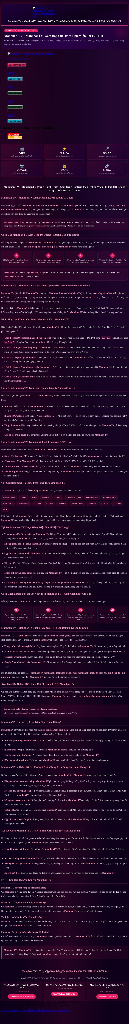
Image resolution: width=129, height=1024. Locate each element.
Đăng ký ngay (15, 79)
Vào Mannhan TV (17, 65)
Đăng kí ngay (15, 93)
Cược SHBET (15, 137)
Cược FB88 (13, 134)
